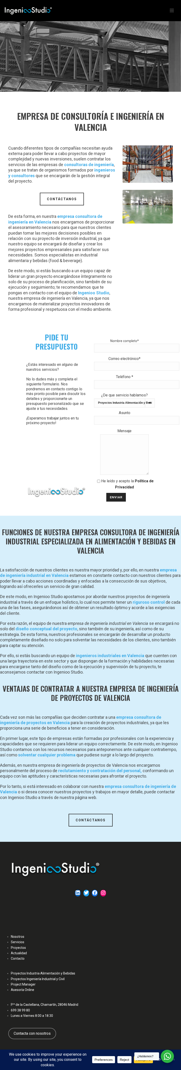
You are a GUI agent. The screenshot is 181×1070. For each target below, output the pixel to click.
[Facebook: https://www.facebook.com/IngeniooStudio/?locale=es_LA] (95, 893)
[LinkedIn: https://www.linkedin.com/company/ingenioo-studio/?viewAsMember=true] (78, 893)
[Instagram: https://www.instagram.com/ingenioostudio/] (103, 893)
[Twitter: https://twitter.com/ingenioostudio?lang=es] (86, 893)
